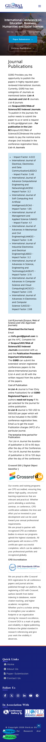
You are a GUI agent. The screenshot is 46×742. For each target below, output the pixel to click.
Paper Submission (23, 39)
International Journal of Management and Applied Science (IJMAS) (24, 216)
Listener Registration (23, 48)
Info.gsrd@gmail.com (21, 123)
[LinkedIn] (24, 695)
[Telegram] (37, 695)
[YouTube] (30, 695)
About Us (12, 669)
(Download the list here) (21, 329)
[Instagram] (18, 695)
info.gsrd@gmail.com (23, 336)
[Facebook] (5, 695)
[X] (11, 695)
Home (10, 664)
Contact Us (13, 678)
